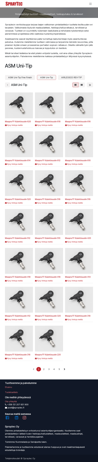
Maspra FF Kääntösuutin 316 (17, 354)
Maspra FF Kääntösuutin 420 (78, 238)
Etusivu (8, 387)
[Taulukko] (75, 84)
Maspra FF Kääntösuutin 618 (47, 121)
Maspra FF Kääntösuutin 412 (17, 316)
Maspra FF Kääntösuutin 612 (47, 160)
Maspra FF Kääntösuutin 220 (48, 354)
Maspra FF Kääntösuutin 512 (17, 238)
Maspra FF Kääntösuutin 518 (47, 199)
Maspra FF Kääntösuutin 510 (47, 238)
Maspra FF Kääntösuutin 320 (48, 316)
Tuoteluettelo (11, 392)
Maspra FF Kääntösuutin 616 (78, 121)
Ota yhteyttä (11, 401)
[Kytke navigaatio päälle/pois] (90, 3)
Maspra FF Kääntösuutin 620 (18, 121)
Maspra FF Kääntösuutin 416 (47, 277)
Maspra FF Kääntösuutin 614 (17, 160)
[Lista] (81, 84)
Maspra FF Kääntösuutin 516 (77, 199)
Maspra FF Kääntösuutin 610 (78, 160)
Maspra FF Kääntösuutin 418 (17, 277)
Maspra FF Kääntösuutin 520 (18, 199)
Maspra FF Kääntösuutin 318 (77, 316)
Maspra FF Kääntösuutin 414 (78, 277)
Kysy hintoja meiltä (15, 125)
